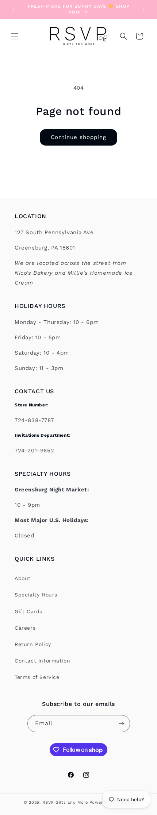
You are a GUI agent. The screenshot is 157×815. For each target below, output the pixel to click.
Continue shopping (78, 137)
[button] (15, 36)
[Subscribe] (122, 723)
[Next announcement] (143, 9)
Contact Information (42, 661)
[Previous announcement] (13, 9)
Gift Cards (28, 611)
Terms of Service (37, 677)
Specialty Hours (36, 595)
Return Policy (33, 644)
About (23, 578)
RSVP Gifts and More (65, 802)
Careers (25, 628)
